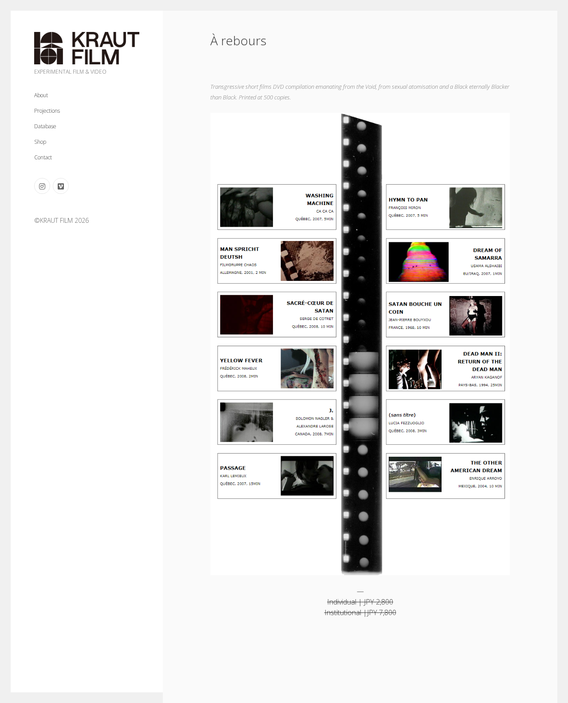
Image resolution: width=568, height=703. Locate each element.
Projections (47, 111)
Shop (40, 142)
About (41, 95)
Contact (43, 157)
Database (45, 126)
